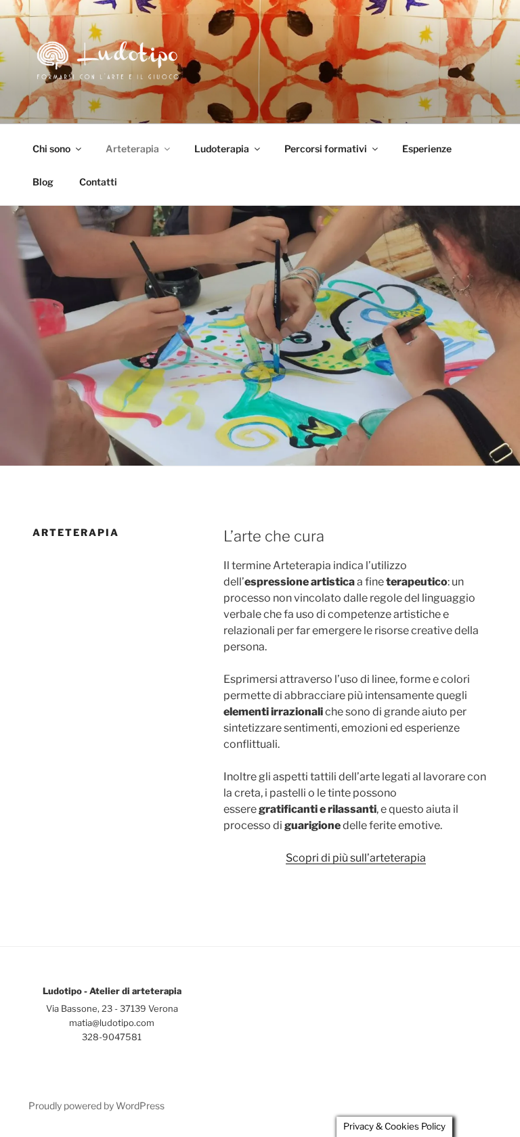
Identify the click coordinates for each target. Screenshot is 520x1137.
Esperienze (427, 148)
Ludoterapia (221, 148)
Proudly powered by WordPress (96, 1105)
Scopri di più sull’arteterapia (356, 857)
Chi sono (51, 148)
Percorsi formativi (325, 148)
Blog (42, 181)
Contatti (98, 181)
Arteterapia (132, 148)
